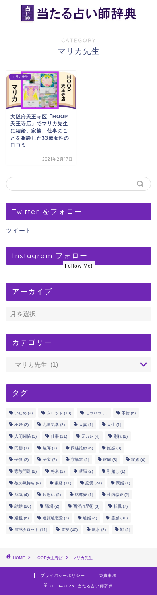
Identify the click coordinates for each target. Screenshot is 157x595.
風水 (99, 529)
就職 (86, 471)
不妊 (21, 424)
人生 (114, 424)
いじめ (23, 413)
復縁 (63, 483)
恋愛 (93, 483)
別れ (121, 436)
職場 (52, 506)
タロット (59, 413)
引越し (116, 471)
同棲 (21, 448)
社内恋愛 (118, 494)
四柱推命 (82, 448)
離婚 (90, 518)
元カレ (90, 436)
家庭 (110, 459)
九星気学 (54, 424)
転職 (121, 506)
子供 (21, 459)
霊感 (119, 518)
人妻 (86, 424)
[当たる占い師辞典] (78, 20)
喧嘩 (50, 448)
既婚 (123, 483)
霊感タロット (30, 529)
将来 (58, 471)
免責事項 (108, 575)
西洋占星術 (86, 506)
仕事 (59, 436)
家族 (138, 459)
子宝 (50, 459)
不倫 (129, 413)
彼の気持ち (27, 483)
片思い (52, 494)
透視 (21, 518)
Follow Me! (79, 266)
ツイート (19, 230)
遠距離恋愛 (56, 518)
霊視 (69, 529)
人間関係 (25, 436)
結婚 (22, 506)
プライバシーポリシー (63, 575)
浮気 (21, 494)
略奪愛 (84, 494)
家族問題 (25, 471)
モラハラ (96, 413)
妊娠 (114, 448)
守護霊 (80, 459)
